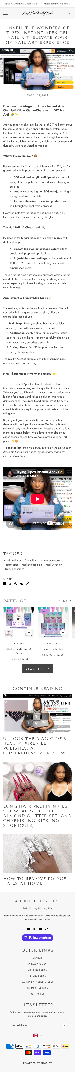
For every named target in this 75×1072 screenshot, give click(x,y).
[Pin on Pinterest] (16, 583)
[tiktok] (47, 928)
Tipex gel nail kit (14, 569)
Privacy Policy (37, 964)
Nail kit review (54, 565)
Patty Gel (16, 601)
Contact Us (37, 994)
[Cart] (69, 13)
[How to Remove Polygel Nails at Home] (37, 853)
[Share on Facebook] (5, 583)
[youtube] (41, 928)
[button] (28, 583)
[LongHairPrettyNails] (38, 13)
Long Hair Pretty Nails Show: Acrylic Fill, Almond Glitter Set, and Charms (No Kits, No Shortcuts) (37, 816)
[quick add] (29, 632)
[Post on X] (10, 583)
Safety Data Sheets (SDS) (37, 982)
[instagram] (35, 928)
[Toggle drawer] (5, 13)
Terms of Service (37, 988)
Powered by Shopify (37, 1063)
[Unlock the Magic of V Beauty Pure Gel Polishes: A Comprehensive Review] (37, 713)
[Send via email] (22, 583)
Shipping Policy (37, 970)
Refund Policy (37, 976)
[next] (70, 601)
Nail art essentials (32, 565)
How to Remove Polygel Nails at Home (36, 881)
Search (37, 958)
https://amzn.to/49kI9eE (36, 448)
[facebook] (29, 928)
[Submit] (64, 1025)
